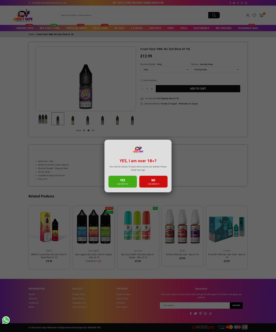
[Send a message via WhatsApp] (6, 320)
